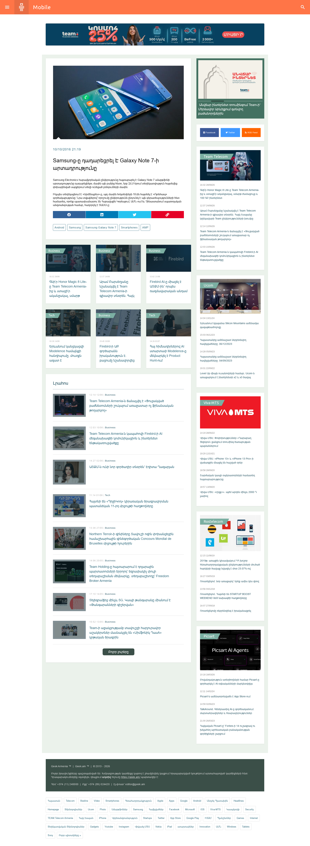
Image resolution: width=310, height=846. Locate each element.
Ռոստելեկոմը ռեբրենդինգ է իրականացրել (225, 610)
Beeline (84, 800)
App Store (175, 818)
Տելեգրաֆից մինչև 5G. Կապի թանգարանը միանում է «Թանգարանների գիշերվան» (130, 602)
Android (59, 227)
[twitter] (134, 214)
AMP (145, 227)
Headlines (239, 800)
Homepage (53, 809)
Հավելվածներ (156, 809)
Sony (50, 835)
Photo (103, 809)
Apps (171, 800)
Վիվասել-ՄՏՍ (142, 826)
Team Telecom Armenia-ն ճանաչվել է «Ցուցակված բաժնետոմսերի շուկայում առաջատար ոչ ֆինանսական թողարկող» (131, 405)
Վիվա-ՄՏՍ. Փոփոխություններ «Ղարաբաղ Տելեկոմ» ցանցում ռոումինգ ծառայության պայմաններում (225, 442)
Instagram (124, 826)
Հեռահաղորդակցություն (138, 800)
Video (97, 800)
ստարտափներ (186, 826)
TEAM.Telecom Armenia (60, 818)
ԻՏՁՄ (208, 818)
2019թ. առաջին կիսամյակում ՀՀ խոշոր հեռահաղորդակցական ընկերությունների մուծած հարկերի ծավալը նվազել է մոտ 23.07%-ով (230, 564)
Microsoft (190, 809)
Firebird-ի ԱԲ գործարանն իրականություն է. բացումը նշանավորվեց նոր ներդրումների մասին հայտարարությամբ (117, 360)
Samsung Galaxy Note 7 (100, 227)
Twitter (231, 132)
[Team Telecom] (155, 34)
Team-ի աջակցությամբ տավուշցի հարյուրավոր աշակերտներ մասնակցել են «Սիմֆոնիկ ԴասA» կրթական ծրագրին (125, 632)
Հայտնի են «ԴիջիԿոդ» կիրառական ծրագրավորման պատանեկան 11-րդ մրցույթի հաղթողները (128, 503)
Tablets (246, 826)
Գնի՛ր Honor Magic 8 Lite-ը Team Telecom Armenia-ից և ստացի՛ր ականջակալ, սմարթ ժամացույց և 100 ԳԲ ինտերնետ (68, 293)
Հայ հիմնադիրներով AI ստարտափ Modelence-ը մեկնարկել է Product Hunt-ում (168, 353)
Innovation (204, 826)
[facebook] (69, 214)
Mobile (42, 7)
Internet (254, 818)
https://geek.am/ (130, 777)
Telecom (70, 800)
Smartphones (129, 227)
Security (249, 809)
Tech (51, 315)
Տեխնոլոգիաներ (73, 809)
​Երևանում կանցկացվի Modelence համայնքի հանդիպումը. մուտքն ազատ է (66, 353)
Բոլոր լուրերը (118, 652)
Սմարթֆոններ (119, 809)
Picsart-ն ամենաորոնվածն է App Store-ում (225, 696)
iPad (169, 826)
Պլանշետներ (224, 818)
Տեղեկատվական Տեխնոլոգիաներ (66, 826)
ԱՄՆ (218, 826)
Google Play (192, 818)
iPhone (102, 818)
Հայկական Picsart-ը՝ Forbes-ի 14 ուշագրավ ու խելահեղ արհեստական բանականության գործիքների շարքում (227, 729)
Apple (160, 800)
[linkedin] (102, 214)
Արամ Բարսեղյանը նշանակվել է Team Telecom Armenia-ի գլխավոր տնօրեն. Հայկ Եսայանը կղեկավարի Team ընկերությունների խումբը (117, 296)
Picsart (209, 636)
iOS (203, 809)
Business (54, 250)
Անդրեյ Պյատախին (217, 800)
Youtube (109, 826)
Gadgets (94, 826)
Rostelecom (213, 521)
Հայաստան (54, 800)
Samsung (75, 227)
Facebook (210, 132)
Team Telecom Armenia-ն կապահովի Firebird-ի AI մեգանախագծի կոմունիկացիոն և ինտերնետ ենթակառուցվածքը (125, 438)
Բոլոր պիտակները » (70, 835)
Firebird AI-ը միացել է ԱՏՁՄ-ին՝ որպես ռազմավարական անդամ (168, 286)
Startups (147, 818)
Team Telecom (216, 157)
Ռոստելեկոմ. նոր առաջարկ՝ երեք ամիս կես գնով (229, 581)
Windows (231, 826)
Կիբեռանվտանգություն (124, 818)
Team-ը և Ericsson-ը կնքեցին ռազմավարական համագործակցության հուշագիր (228, 109)
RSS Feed (252, 132)
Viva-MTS (211, 403)
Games (240, 818)
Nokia (158, 826)
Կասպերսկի (232, 809)
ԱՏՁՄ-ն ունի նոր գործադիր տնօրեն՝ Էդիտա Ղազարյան (131, 467)
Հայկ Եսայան (86, 818)
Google (183, 800)
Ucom (208, 285)
